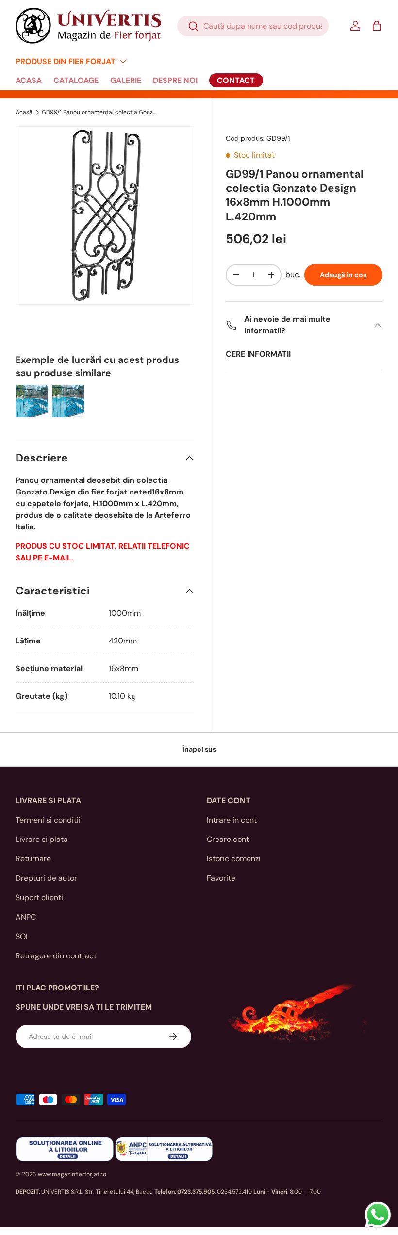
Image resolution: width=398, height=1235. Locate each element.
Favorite (221, 878)
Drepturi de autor (46, 878)
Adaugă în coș (343, 274)
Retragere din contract (56, 956)
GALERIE (125, 80)
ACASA (29, 80)
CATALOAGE (76, 80)
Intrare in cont (232, 820)
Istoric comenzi (234, 859)
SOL (23, 936)
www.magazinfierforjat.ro (72, 1174)
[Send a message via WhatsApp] (378, 1215)
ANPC (26, 917)
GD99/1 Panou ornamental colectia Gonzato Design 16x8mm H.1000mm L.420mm (100, 112)
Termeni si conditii (48, 820)
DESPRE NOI (175, 80)
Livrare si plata (42, 839)
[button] (376, 25)
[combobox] (253, 26)
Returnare (33, 859)
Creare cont (228, 839)
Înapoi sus (199, 749)
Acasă (24, 112)
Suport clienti (39, 897)
